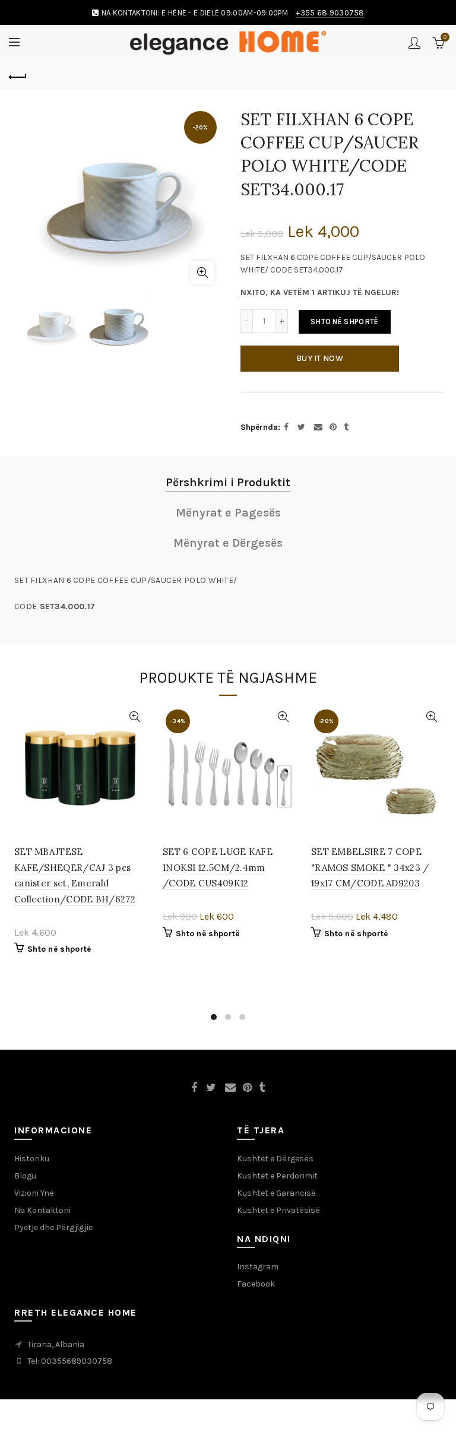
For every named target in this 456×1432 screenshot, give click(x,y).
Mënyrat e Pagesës (228, 537)
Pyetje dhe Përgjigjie (53, 1251)
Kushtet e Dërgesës (275, 1182)
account (414, 43)
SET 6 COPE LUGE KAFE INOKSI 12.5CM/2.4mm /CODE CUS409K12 (218, 891)
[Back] (18, 75)
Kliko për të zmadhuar (202, 272)
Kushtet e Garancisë (276, 1217)
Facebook (256, 1308)
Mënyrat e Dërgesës (228, 567)
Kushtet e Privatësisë (278, 1234)
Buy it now (319, 358)
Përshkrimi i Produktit (228, 507)
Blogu (25, 1200)
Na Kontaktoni (42, 1234)
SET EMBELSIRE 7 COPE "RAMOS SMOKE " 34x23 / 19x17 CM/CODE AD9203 (370, 891)
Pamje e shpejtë (134, 741)
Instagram (257, 1290)
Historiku (31, 1182)
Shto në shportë (345, 321)
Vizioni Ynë (34, 1217)
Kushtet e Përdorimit (277, 1200)
